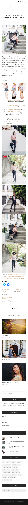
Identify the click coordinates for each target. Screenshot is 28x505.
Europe (8, 462)
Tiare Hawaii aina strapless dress (14, 122)
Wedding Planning (7, 479)
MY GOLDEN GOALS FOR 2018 (10, 382)
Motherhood (5, 425)
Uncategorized (12, 477)
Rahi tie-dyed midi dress (12, 111)
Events (13, 462)
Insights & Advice (16, 464)
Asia (4, 462)
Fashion (4, 416)
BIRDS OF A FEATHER (8, 359)
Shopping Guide (16, 472)
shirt (11, 62)
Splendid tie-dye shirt (12, 274)
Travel (4, 419)
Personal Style (6, 472)
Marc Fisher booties (19, 278)
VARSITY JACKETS (13, 451)
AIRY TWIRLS (5, 335)
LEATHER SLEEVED (14, 437)
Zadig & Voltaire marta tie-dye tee (14, 118)
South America (6, 474)
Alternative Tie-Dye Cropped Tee (14, 100)
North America (14, 469)
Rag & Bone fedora (16, 276)
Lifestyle (4, 422)
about (14, 399)
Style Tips (14, 474)
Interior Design (6, 428)
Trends (4, 477)
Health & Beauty (6, 464)
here (7, 115)
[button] (14, 39)
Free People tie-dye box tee (13, 109)
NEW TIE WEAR (18, 290)
